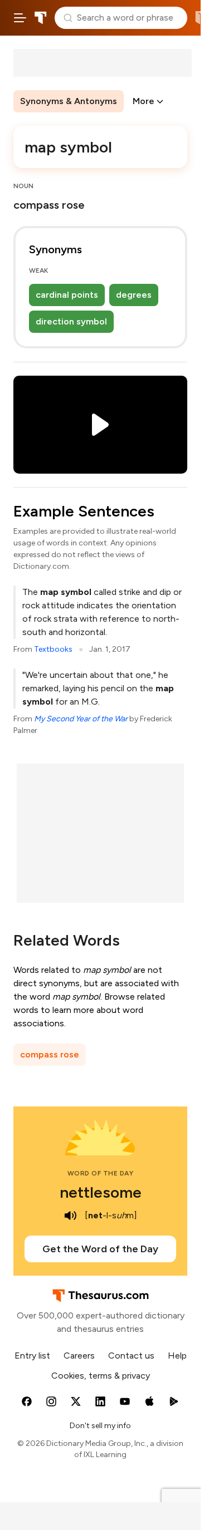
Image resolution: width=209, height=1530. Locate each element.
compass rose (49, 1054)
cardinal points (67, 294)
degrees (134, 294)
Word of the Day (100, 1173)
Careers (79, 1355)
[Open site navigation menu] (20, 18)
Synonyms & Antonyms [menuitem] (68, 101)
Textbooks (53, 649)
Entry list (32, 1355)
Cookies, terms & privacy (100, 1375)
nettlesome (101, 1192)
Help (177, 1355)
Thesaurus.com (41, 17)
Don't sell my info (100, 1425)
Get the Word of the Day (100, 1249)
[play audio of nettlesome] (70, 1215)
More (143, 101)
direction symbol (71, 321)
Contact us (131, 1355)
